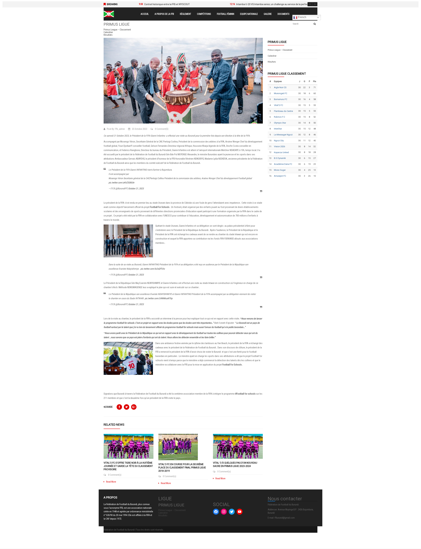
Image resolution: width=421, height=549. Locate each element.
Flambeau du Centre (283, 111)
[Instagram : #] (224, 512)
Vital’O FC (278, 105)
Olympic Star (280, 123)
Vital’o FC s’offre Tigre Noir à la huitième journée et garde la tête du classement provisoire (128, 466)
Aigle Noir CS (280, 87)
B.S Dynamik (280, 158)
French (301, 17)
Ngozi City (279, 140)
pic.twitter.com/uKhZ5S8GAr (121, 182)
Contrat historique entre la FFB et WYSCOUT (167, 4)
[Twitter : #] (232, 512)
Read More (111, 481)
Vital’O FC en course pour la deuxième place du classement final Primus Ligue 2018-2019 (182, 467)
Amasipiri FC (280, 176)
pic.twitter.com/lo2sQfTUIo (152, 268)
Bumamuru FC (280, 99)
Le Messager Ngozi (283, 134)
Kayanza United (281, 152)
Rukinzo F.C (279, 117)
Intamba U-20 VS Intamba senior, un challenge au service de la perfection (274, 4)
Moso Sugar (280, 170)
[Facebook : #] (216, 512)
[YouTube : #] (240, 512)
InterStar (278, 128)
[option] (179, 4)
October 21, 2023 (136, 188)
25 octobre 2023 (139, 129)
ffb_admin (120, 129)
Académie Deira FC (283, 164)
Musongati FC (280, 93)
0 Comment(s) (161, 129)
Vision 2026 (279, 146)
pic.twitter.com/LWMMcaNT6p (159, 298)
